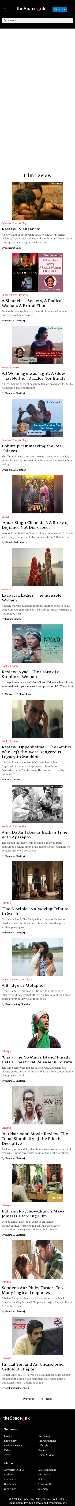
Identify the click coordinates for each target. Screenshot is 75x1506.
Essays (5, 516)
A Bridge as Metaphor (23, 985)
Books (15, 367)
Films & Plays (20, 223)
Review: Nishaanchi (21, 229)
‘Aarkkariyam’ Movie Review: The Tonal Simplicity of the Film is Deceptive (35, 1138)
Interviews (26, 979)
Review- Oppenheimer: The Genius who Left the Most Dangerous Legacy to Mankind (36, 752)
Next (49, 1398)
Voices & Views (10, 979)
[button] (5, 9)
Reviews (6, 223)
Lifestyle (6, 903)
